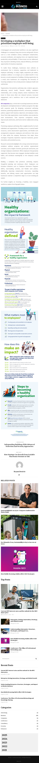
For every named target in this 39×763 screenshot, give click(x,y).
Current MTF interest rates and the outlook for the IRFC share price (19, 611)
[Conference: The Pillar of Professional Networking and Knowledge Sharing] (5, 650)
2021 (4, 750)
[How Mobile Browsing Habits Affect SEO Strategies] (5, 641)
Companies (4, 718)
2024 (4, 738)
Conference (4, 721)
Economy (3, 726)
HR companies (5, 103)
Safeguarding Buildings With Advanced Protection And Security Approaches (19, 445)
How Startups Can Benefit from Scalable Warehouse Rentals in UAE (19, 455)
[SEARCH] (36, 658)
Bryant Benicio (5, 46)
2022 (4, 746)
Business (3, 38)
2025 (4, 735)
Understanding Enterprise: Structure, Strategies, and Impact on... (22, 630)
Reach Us (18, 2)
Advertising (4, 713)
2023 (4, 742)
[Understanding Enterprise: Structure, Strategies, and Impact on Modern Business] (5, 631)
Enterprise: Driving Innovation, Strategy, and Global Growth (19, 678)
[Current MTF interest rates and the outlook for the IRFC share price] (19, 596)
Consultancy (4, 723)
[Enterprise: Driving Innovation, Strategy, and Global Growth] (5, 622)
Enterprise (4, 729)
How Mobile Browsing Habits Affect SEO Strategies (17, 574)
